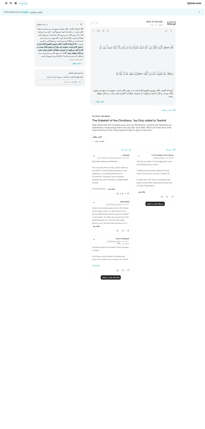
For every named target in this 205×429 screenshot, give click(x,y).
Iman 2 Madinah (122, 238)
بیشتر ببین (141, 192)
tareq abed (124, 201)
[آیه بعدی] (92, 23)
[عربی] (77, 24)
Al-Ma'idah (157, 21)
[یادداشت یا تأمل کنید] (98, 31)
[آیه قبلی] (97, 23)
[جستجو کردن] (11, 3)
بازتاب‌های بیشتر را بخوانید (111, 277)
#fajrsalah (96, 265)
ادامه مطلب (97, 137)
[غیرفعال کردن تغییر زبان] (199, 12)
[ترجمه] (81, 24)
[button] (171, 47)
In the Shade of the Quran (162, 155)
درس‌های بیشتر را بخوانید (155, 204)
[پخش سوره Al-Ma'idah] (171, 31)
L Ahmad (125, 155)
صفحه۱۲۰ (159, 25)
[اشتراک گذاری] (103, 31)
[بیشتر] (93, 31)
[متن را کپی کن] (108, 31)
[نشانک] (166, 31)
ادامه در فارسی (36, 12)
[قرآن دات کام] (194, 3)
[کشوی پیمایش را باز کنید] (6, 3)
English (25, 12)
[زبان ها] (15, 3)
